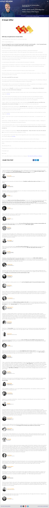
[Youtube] (25, 506)
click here (8, 94)
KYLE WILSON (6, 1)
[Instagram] (23, 506)
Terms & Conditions (7, 506)
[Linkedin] (28, 506)
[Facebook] (21, 506)
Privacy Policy (3, 506)
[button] (48, 1)
